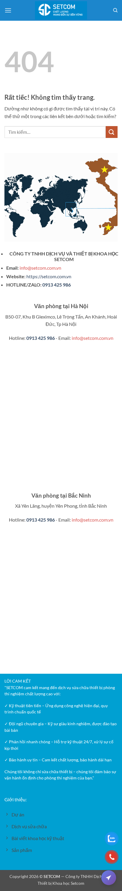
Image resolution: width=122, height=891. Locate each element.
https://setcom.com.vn (48, 276)
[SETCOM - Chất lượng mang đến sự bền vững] (61, 10)
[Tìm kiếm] (115, 10)
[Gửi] (112, 132)
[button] (8, 10)
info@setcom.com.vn (40, 268)
